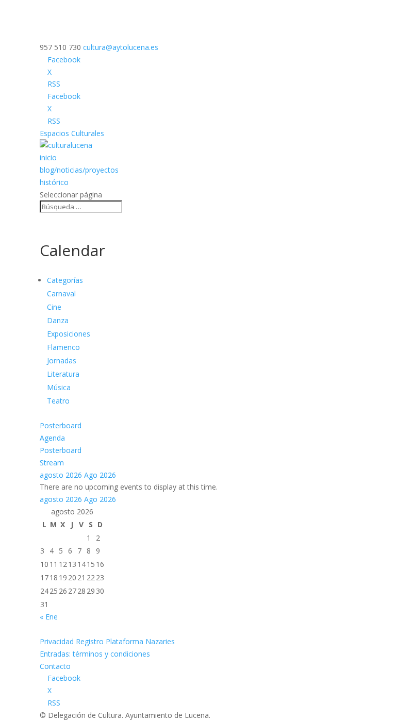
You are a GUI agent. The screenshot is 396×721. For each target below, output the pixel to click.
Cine (54, 307)
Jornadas (61, 360)
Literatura (63, 374)
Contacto (55, 666)
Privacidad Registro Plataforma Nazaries (107, 641)
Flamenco (63, 347)
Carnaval (61, 293)
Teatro (58, 401)
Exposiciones (68, 334)
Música (59, 387)
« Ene (49, 617)
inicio (48, 157)
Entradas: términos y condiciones (95, 654)
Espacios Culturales (72, 133)
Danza (58, 320)
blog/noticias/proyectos (79, 170)
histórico (54, 182)
